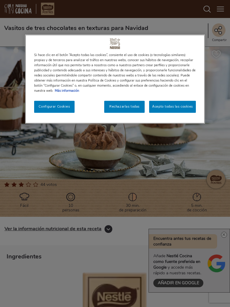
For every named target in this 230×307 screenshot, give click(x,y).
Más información (67, 90)
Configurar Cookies (54, 106)
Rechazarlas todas (124, 106)
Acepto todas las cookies (172, 106)
